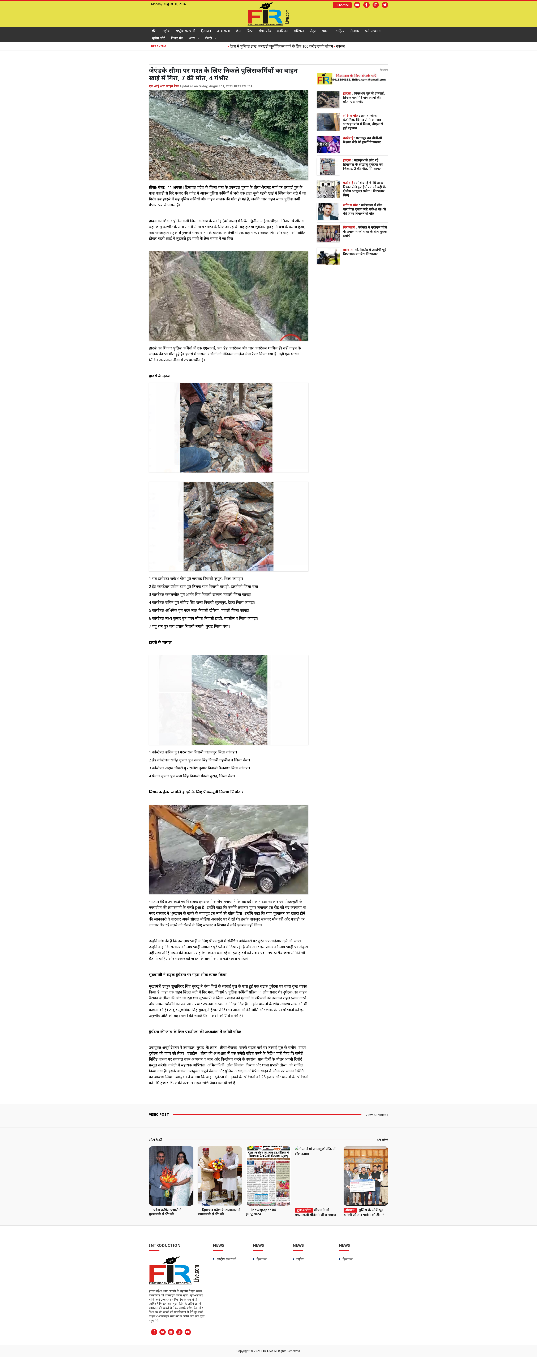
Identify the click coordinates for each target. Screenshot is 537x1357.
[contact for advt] (352, 78)
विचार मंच (177, 38)
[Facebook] (366, 5)
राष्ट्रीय (166, 31)
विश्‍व (250, 31)
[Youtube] (357, 5)
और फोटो (382, 1140)
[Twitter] (385, 5)
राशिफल (299, 31)
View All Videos (377, 1115)
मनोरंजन (282, 31)
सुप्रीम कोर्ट (158, 38)
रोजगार (354, 31)
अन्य (192, 38)
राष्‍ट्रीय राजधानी (185, 31)
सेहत (313, 31)
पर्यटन (326, 31)
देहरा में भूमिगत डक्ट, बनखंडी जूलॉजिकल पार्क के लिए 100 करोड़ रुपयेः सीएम (247, 46)
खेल (238, 31)
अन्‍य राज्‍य (223, 31)
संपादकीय (265, 31)
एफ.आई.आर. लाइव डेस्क (164, 86)
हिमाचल (206, 31)
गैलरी (208, 38)
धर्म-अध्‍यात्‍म (373, 31)
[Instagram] (376, 5)
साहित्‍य (339, 31)
